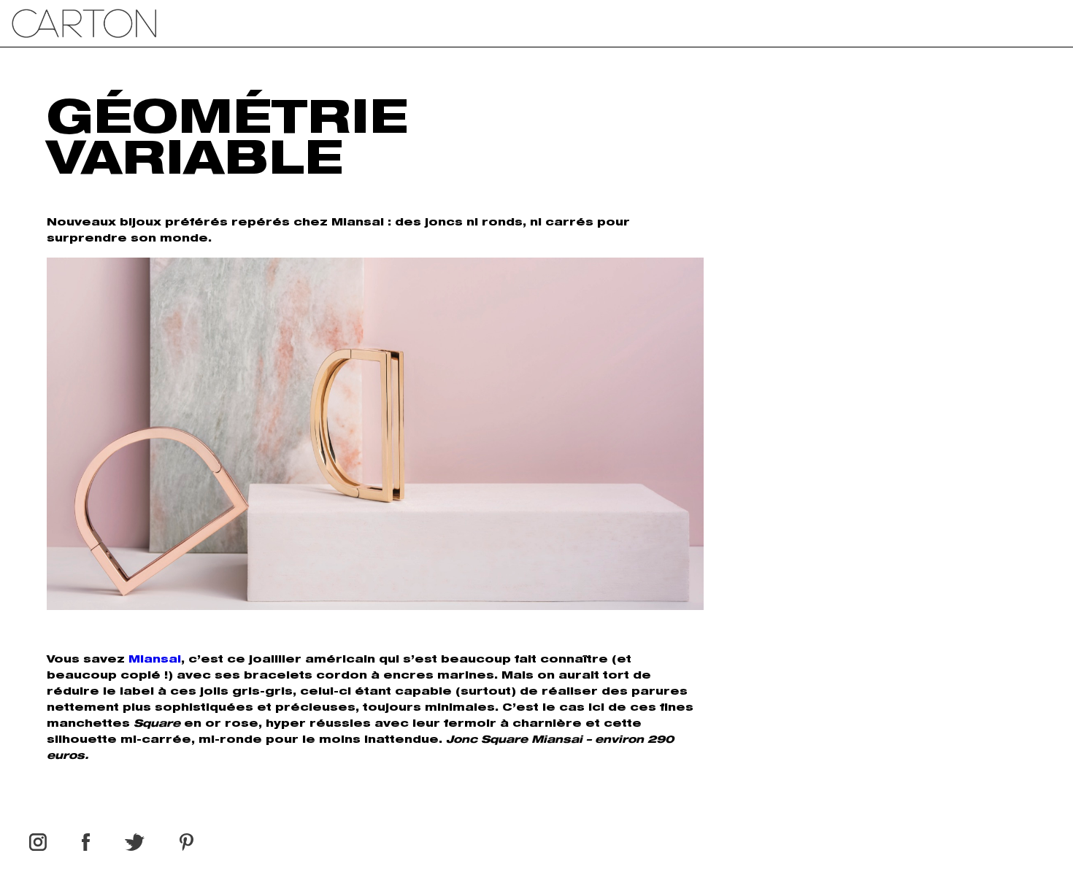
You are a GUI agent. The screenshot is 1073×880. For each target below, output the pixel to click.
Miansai (154, 660)
